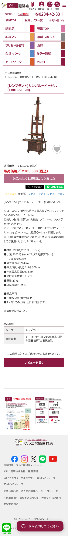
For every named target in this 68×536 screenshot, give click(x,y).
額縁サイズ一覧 (34, 20)
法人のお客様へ (29, 491)
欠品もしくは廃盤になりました (34, 178)
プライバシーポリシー (44, 519)
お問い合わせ (56, 20)
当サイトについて (21, 519)
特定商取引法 (11, 504)
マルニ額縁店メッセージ (29, 465)
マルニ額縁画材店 (12, 72)
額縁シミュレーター (47, 478)
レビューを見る (37, 194)
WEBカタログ (11, 478)
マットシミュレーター (14, 484)
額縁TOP (11, 20)
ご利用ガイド (10, 498)
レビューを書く (56, 194)
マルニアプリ (27, 478)
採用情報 (33, 471)
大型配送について (29, 498)
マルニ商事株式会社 (14, 471)
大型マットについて (51, 498)
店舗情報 (9, 465)
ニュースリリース (49, 491)
